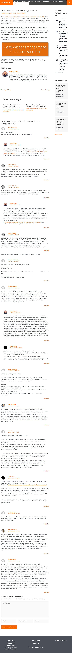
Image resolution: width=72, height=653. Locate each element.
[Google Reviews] (64, 640)
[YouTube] (58, 640)
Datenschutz (36, 643)
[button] (49, 1)
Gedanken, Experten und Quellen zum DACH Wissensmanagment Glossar (12, 106)
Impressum (36, 642)
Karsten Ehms (13, 346)
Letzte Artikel (8, 68)
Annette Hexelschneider (14, 259)
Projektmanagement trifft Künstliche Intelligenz (61, 122)
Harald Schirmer (12, 164)
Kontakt (61, 1)
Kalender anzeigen (59, 72)
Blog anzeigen (58, 134)
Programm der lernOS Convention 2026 (61, 105)
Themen (24, 1)
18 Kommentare (5, 13)
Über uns (54, 1)
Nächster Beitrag (45, 89)
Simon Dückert (13, 71)
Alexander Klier (12, 559)
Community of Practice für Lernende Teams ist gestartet (35, 105)
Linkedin (17, 73)
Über (3, 68)
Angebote (30, 1)
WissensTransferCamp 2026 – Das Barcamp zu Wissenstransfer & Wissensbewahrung (63, 51)
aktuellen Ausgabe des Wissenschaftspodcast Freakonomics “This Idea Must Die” (25, 16)
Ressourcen (46, 1)
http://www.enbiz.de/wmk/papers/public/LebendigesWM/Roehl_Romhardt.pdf (27, 485)
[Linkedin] (56, 640)
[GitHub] (62, 640)
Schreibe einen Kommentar (9, 110)
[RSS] (66, 640)
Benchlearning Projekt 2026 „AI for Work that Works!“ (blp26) (63, 25)
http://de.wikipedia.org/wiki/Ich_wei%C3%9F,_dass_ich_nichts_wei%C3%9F (22, 222)
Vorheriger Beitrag (5, 89)
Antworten (46, 137)
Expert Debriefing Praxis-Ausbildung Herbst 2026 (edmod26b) (63, 66)
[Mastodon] (60, 640)
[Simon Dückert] (5, 74)
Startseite (17, 1)
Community (13, 13)
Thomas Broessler (12, 529)
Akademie (37, 1)
